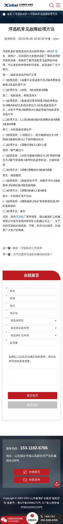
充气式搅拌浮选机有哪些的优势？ (32, 254)
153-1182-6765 (34, 447)
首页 (9, 14)
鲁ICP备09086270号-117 (32, 502)
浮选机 (20, 216)
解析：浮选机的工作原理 (27, 247)
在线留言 (34, 471)
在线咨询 (34, 479)
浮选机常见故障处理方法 (43, 14)
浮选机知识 (21, 14)
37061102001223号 (32, 507)
